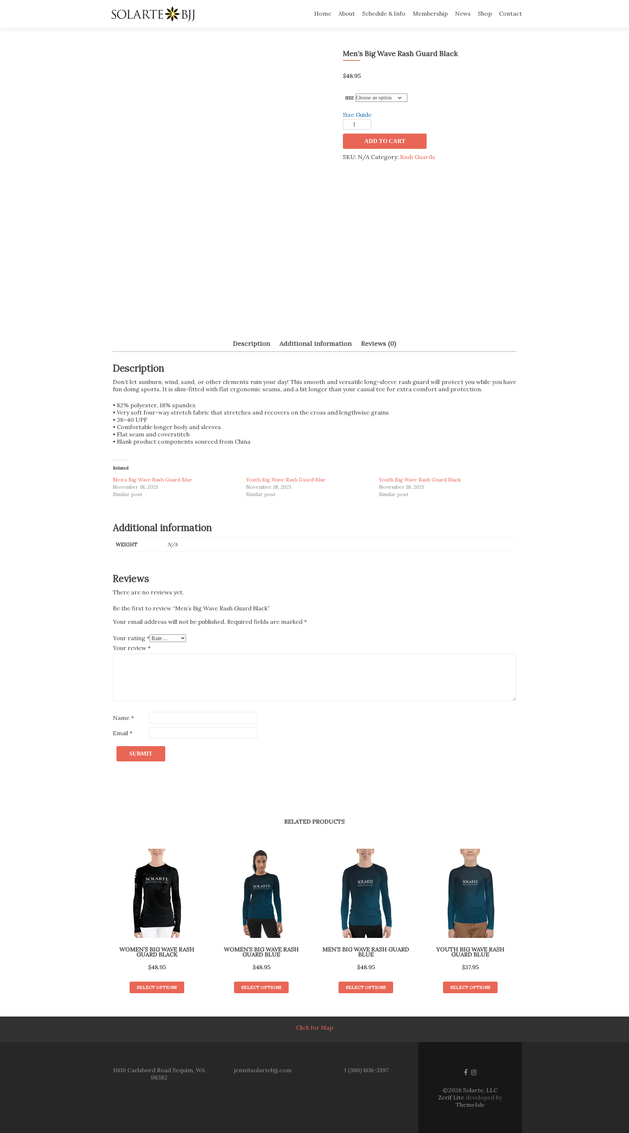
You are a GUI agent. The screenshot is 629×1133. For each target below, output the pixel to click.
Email (122, 733)
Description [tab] (251, 343)
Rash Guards (417, 157)
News (463, 13)
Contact (510, 13)
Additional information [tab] (316, 343)
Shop (485, 13)
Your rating (131, 638)
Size (349, 97)
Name (123, 717)
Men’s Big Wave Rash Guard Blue (152, 479)
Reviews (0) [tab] (378, 343)
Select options (157, 987)
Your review (132, 647)
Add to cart (385, 141)
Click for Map (314, 1027)
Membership (430, 13)
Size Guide (357, 114)
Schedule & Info (384, 13)
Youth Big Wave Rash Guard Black (420, 479)
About (347, 13)
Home (322, 13)
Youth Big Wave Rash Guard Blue (286, 479)
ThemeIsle (470, 1104)
